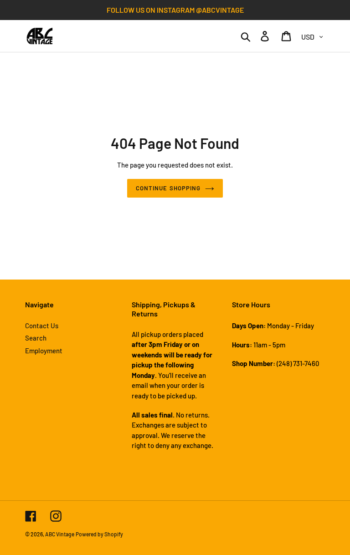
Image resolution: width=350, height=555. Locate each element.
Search (35, 338)
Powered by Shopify (99, 534)
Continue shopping (168, 188)
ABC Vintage (59, 534)
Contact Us (41, 325)
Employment (43, 350)
